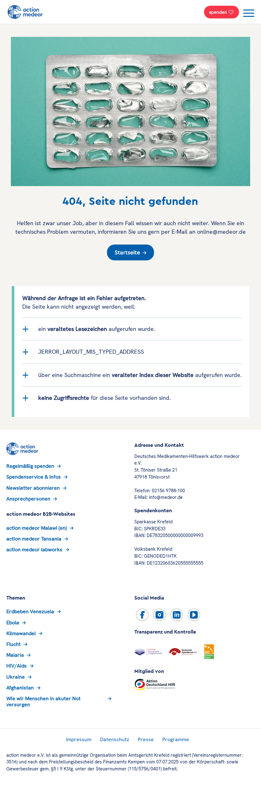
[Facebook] (142, 614)
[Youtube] (193, 614)
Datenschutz (114, 739)
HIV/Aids (16, 665)
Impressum (78, 739)
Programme (175, 739)
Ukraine (15, 677)
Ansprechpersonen (28, 498)
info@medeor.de (166, 497)
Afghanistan (20, 687)
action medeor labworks (34, 549)
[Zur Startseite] (25, 12)
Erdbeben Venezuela (30, 611)
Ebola (12, 622)
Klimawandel (21, 633)
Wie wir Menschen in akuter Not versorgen (43, 701)
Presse (146, 739)
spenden (218, 12)
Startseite (127, 252)
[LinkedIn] (176, 614)
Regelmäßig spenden (30, 466)
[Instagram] (159, 614)
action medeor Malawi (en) (36, 528)
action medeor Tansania (33, 538)
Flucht (13, 644)
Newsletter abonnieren (33, 488)
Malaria (15, 655)
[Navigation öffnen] (249, 14)
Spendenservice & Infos (33, 476)
